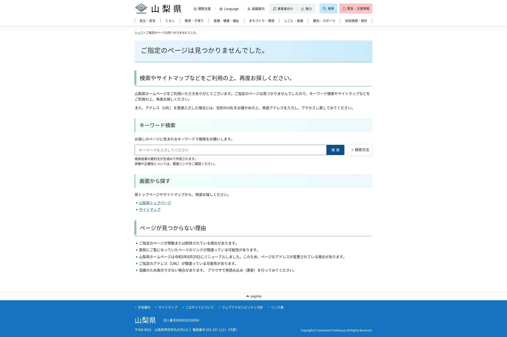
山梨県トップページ (155, 202)
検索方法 (362, 149)
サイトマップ (149, 209)
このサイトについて (199, 307)
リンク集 (277, 307)
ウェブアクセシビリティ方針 (242, 307)
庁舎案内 (144, 307)
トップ (139, 32)
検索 (336, 149)
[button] (203, 8)
